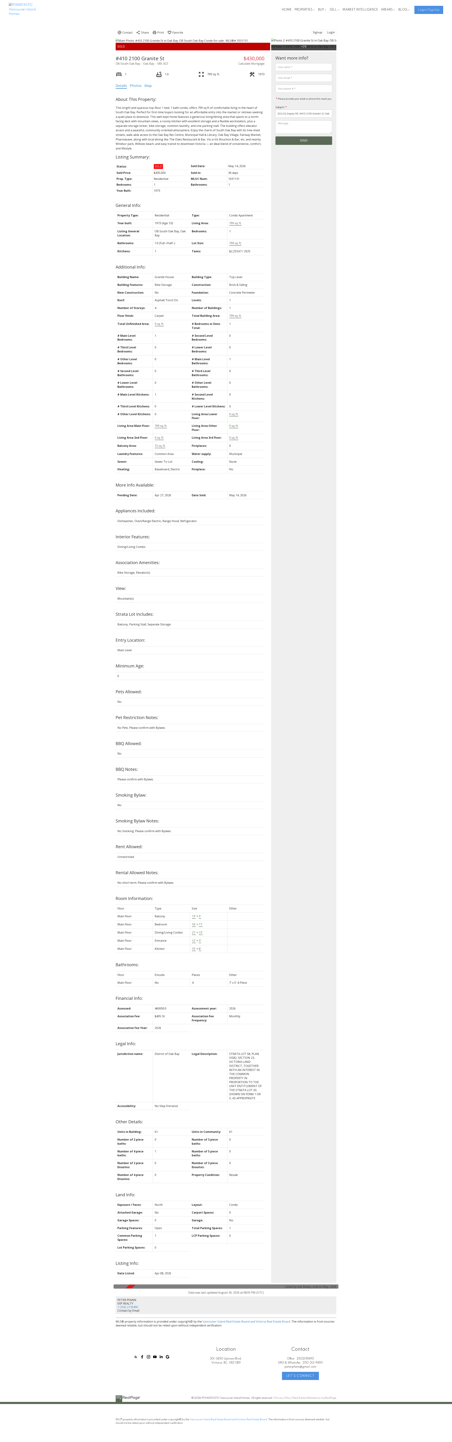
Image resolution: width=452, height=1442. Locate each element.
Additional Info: (131, 267)
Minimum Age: (130, 666)
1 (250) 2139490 (127, 1307)
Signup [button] (317, 32)
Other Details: (129, 1122)
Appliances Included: (135, 511)
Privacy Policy (283, 1398)
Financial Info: (129, 998)
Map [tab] (148, 85)
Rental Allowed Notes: (137, 872)
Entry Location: (130, 640)
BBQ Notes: (127, 769)
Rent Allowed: (129, 846)
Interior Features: (133, 537)
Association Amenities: (138, 562)
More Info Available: (135, 485)
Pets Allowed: (129, 691)
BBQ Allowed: (129, 743)
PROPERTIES (303, 9)
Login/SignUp (428, 9)
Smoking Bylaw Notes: (137, 821)
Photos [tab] (136, 85)
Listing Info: (127, 1263)
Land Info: (125, 1194)
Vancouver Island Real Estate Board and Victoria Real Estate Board (246, 1321)
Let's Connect (300, 1376)
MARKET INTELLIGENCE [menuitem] (360, 9)
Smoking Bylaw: (131, 795)
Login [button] (331, 32)
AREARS (387, 9)
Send (304, 140)
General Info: (128, 205)
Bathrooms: (127, 964)
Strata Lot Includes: (135, 614)
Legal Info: (126, 1043)
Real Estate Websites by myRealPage (314, 1398)
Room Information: (134, 898)
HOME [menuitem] (287, 9)
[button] (428, 10)
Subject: (280, 107)
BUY (321, 9)
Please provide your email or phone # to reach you (304, 98)
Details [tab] (121, 85)
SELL (333, 9)
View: (121, 588)
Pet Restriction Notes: (137, 717)
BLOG (402, 9)
